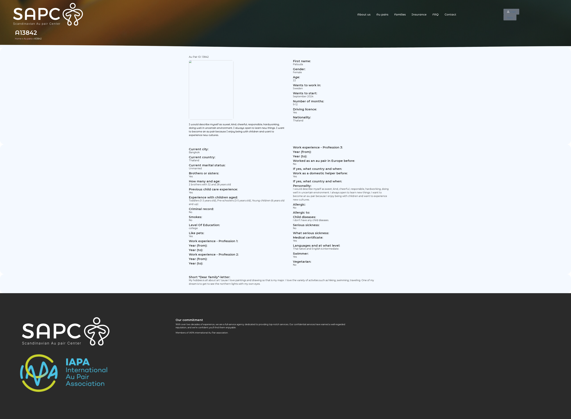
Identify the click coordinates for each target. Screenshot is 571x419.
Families (400, 14)
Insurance (419, 14)
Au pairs (382, 14)
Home (18, 38)
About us (363, 14)
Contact (450, 14)
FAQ (435, 14)
